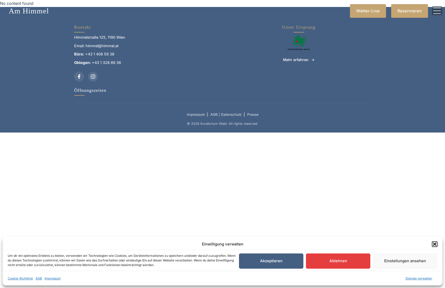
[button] (434, 244)
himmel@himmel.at (102, 46)
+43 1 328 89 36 (106, 62)
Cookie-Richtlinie (20, 278)
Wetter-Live (368, 10)
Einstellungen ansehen (405, 260)
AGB (39, 278)
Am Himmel (29, 11)
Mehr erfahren (296, 59)
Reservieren (409, 10)
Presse (253, 114)
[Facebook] (79, 76)
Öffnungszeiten (90, 90)
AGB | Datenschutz (226, 114)
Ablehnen (338, 260)
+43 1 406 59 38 (99, 54)
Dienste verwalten (419, 278)
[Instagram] (93, 76)
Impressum (53, 278)
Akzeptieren (271, 260)
